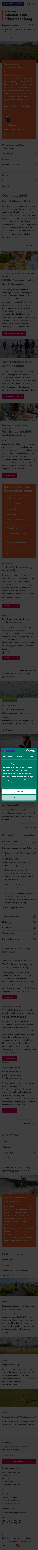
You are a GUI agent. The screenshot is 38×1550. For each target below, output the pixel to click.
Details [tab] (19, 756)
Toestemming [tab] (7, 756)
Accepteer (19, 792)
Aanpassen (18, 798)
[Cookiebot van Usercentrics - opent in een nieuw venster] (27, 750)
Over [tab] (31, 756)
